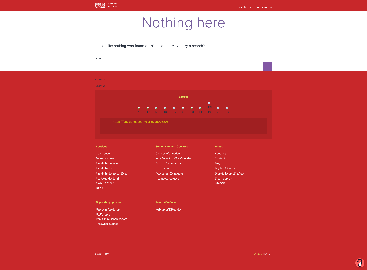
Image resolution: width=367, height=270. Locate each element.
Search (99, 58)
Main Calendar (105, 182)
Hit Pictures (103, 214)
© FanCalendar (102, 254)
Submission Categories (169, 173)
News (99, 187)
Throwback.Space (107, 223)
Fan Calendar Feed (107, 178)
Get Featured (163, 168)
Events (242, 7)
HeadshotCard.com (108, 209)
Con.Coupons (104, 153)
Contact (220, 158)
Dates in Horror (105, 158)
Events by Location (107, 163)
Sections (261, 7)
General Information (168, 153)
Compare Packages (167, 178)
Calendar (112, 3)
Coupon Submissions (168, 163)
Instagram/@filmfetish (169, 209)
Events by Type (105, 168)
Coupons (112, 6)
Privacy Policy (223, 178)
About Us (220, 153)
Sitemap (220, 182)
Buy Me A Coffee (225, 168)
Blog (217, 163)
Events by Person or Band (112, 173)
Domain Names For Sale (229, 173)
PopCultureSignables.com (111, 218)
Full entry (100, 79)
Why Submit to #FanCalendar (173, 158)
